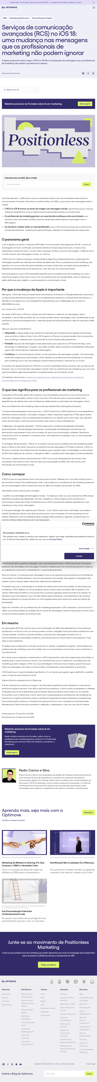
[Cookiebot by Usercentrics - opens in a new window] (84, 524)
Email (43, 994)
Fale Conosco (7, 1005)
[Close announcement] (93, 2)
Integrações (45, 1015)
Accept (79, 556)
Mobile (43, 1001)
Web (42, 1005)
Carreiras (5, 1001)
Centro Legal (91, 1064)
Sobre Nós (6, 994)
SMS (42, 998)
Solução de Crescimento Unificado (65, 1033)
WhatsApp (45, 1012)
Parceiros (83, 1039)
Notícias (5, 998)
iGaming (63, 994)
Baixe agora (85, 104)
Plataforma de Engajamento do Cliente (27, 1003)
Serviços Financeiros (68, 1014)
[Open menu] (94, 7)
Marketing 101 (84, 1007)
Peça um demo (48, 964)
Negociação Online (67, 1004)
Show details (84, 548)
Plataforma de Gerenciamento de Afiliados (67, 1049)
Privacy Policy (55, 539)
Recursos (82, 1017)
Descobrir (88, 812)
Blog (81, 994)
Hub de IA (83, 1004)
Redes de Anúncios (48, 1008)
